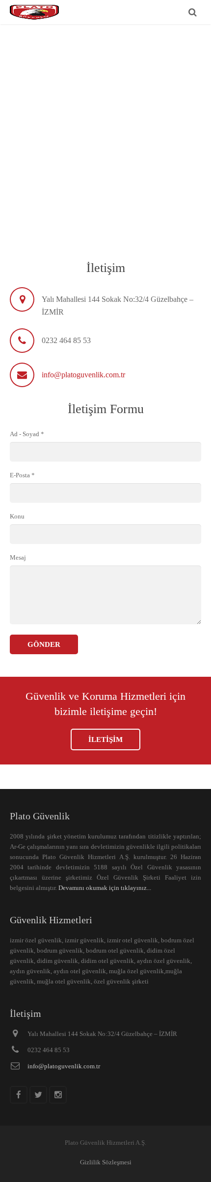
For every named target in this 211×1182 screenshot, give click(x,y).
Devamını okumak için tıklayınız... (104, 887)
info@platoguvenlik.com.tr (83, 374)
